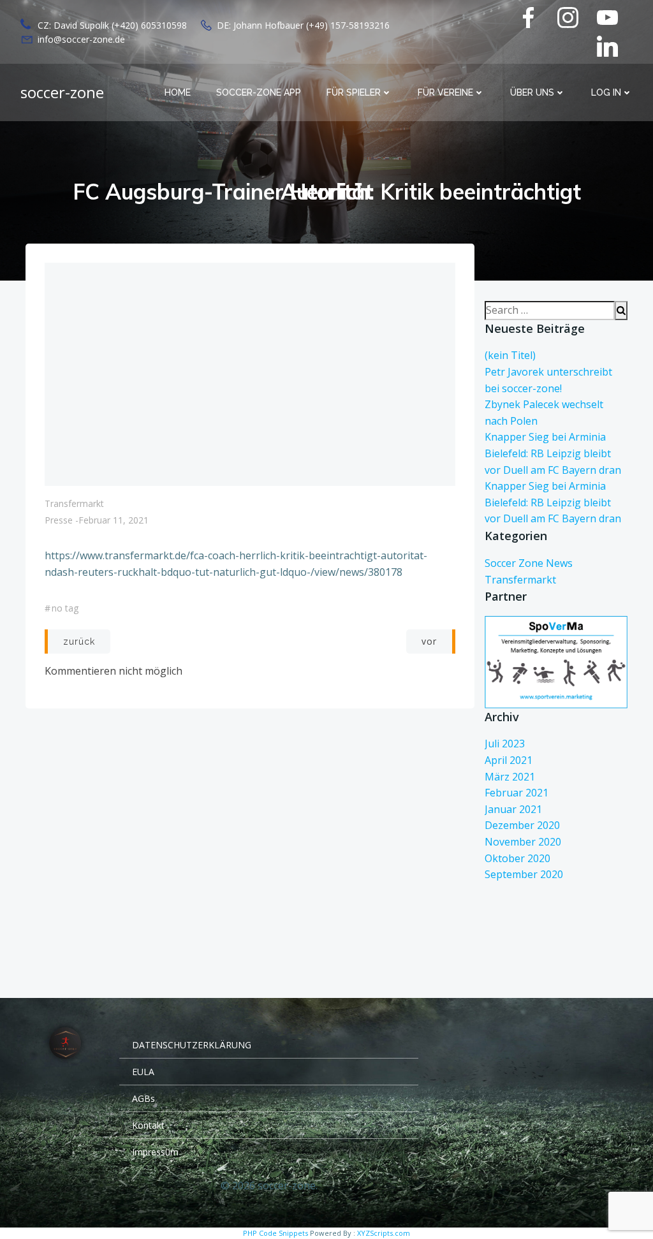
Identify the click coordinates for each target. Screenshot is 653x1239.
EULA (143, 1072)
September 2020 (524, 874)
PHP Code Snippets (275, 1233)
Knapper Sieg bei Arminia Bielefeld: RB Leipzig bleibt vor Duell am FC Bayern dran (553, 453)
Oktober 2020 (517, 858)
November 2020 (523, 842)
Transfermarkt (74, 503)
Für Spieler (353, 92)
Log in (606, 92)
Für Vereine (445, 92)
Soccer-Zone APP (258, 92)
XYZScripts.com (383, 1233)
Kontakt (148, 1125)
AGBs (143, 1098)
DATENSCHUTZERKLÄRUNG (191, 1045)
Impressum (155, 1152)
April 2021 (508, 760)
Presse (59, 520)
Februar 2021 (516, 793)
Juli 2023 (505, 744)
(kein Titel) (510, 355)
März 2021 (510, 777)
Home (178, 92)
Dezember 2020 (522, 825)
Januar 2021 (513, 809)
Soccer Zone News (529, 563)
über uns (532, 92)
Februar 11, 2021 (113, 520)
